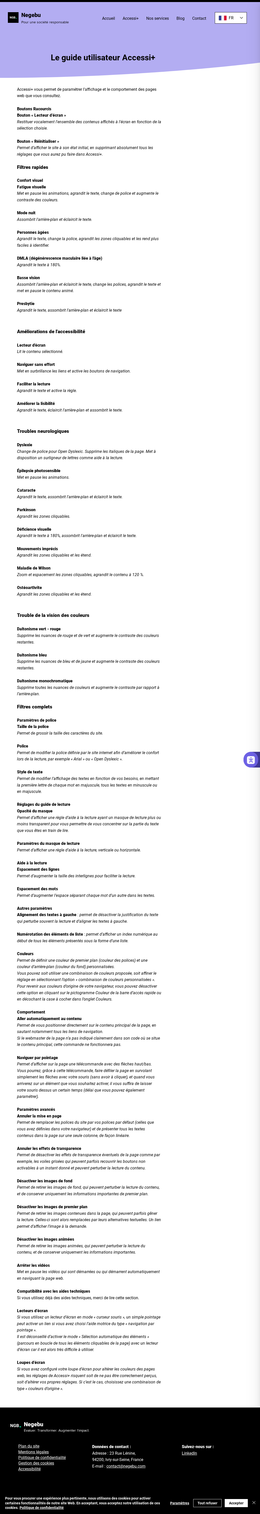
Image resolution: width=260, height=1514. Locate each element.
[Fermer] (254, 1503)
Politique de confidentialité (42, 1508)
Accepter (236, 1503)
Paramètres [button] (179, 1503)
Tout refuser (207, 1503)
